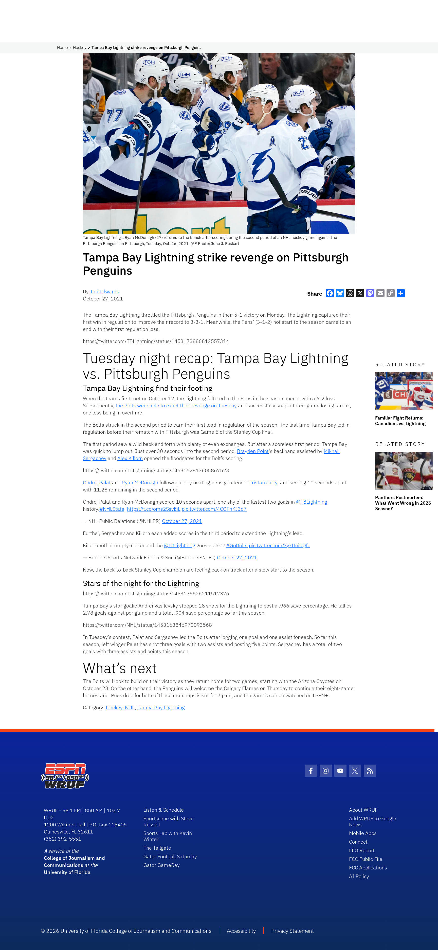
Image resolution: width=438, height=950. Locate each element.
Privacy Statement (292, 930)
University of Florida (67, 872)
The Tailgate (157, 847)
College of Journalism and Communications (74, 861)
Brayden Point (253, 451)
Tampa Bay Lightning (161, 707)
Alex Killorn (130, 458)
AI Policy (359, 876)
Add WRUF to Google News (372, 821)
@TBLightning (311, 501)
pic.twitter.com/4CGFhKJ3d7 (214, 508)
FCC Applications (368, 867)
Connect (358, 841)
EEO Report (362, 850)
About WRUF (363, 809)
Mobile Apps (363, 833)
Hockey (79, 47)
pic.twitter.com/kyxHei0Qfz (279, 545)
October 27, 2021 (182, 521)
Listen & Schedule (163, 809)
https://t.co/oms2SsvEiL (153, 508)
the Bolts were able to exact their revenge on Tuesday (176, 405)
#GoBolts (237, 545)
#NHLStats (111, 508)
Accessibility (241, 930)
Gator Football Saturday (170, 856)
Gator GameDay (161, 865)
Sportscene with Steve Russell (168, 821)
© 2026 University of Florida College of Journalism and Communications (126, 930)
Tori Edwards (104, 291)
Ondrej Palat (97, 482)
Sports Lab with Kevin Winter (167, 836)
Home (62, 47)
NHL (130, 707)
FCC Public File (365, 859)
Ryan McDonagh (140, 482)
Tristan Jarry (263, 482)
